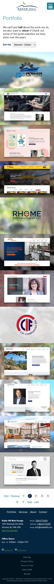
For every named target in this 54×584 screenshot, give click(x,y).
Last (36, 502)
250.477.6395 (41, 520)
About (33, 512)
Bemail (27, 574)
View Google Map (10, 530)
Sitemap (27, 557)
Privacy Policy (27, 561)
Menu (50, 4)
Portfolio (11, 512)
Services (23, 512)
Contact (43, 512)
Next (29, 502)
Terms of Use (27, 565)
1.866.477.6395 (43, 524)
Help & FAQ (27, 569)
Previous (15, 496)
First (6, 496)
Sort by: (7, 45)
